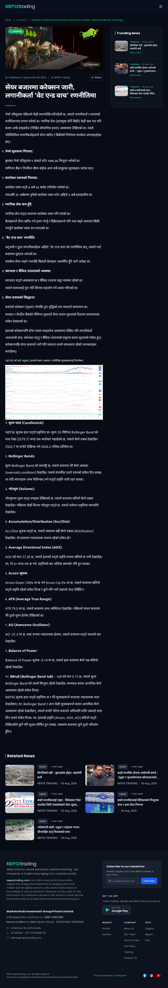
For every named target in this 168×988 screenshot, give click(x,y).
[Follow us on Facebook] (145, 976)
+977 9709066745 (35, 933)
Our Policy (129, 946)
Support (149, 928)
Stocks (106, 928)
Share (98, 77)
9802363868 (63, 922)
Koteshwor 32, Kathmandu (26, 928)
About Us (129, 928)
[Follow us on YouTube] (158, 976)
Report (149, 934)
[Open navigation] (161, 7)
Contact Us (130, 958)
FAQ (147, 940)
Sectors (106, 934)
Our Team (130, 934)
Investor (21, 20)
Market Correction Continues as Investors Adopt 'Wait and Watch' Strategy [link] (77, 20)
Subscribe (149, 881)
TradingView (119, 975)
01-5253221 (17, 933)
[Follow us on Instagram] (152, 976)
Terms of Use (131, 940)
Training (128, 952)
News (8, 20)
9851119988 (78, 922)
